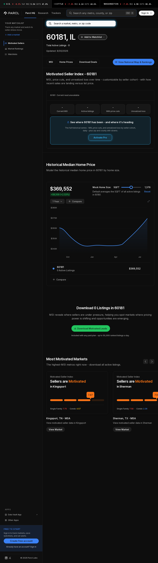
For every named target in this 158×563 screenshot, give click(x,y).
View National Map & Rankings (135, 62)
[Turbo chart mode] (148, 201)
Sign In (145, 13)
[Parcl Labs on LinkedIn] (6, 558)
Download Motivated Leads (92, 328)
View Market (55, 429)
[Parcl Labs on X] (10, 558)
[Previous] (145, 361)
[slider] (131, 187)
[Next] (151, 361)
